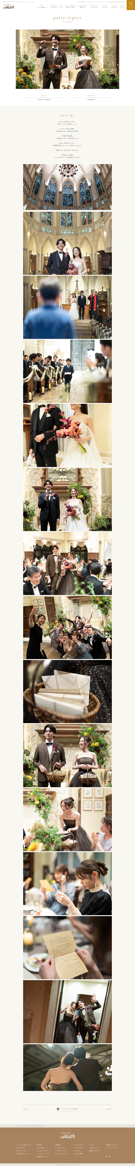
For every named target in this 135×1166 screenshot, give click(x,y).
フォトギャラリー (78, 1145)
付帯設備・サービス (42, 1156)
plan (61, 6)
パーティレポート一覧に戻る (69, 1109)
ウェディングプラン (21, 1150)
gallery (114, 6)
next (108, 1109)
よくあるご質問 (80, 1)
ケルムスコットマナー (43, 1153)
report (104, 6)
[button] (131, 5)
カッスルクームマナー (43, 1150)
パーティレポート (78, 1147)
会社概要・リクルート (112, 1145)
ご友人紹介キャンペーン (23, 1153)
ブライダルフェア (21, 1147)
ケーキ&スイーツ (60, 1147)
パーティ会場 (40, 1147)
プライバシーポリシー (112, 1147)
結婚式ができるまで (94, 1150)
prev (27, 1109)
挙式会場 (38, 1145)
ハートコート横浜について (23, 1145)
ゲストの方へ (90, 1)
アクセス (91, 1145)
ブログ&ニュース (100, 1)
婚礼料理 (57, 1145)
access (122, 6)
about (42, 6)
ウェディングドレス (61, 1150)
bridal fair (54, 6)
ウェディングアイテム (61, 1153)
